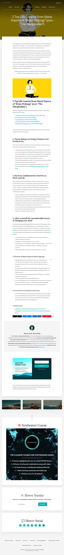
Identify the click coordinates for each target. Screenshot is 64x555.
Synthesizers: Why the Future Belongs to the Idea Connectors (30, 309)
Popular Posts (52, 406)
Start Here (11, 406)
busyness (31, 152)
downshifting (31, 166)
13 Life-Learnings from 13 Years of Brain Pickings (27, 121)
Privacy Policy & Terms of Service (32, 550)
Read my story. (42, 347)
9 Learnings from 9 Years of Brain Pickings (25, 117)
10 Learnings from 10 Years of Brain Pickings (26, 119)
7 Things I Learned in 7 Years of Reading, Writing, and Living (30, 115)
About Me (32, 406)
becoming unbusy (39, 166)
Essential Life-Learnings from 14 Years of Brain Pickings (29, 123)
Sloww (7, 2)
